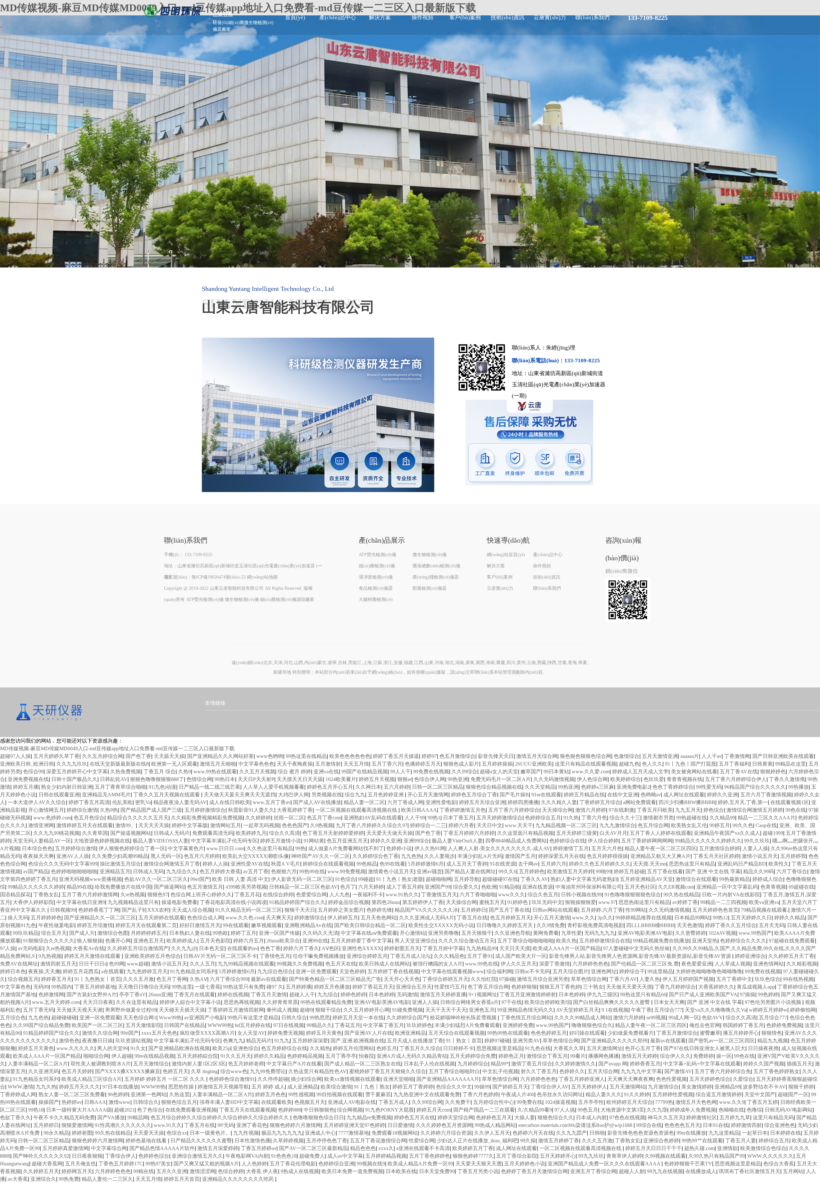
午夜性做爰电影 (56, 925)
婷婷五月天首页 (182, 1179)
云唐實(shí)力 (550, 17)
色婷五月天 (175, 1071)
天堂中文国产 (759, 1094)
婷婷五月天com (433, 1110)
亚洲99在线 (315, 940)
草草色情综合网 (589, 979)
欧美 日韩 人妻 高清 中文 (240, 879)
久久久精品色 (449, 956)
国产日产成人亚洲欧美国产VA (703, 994)
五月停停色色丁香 (326, 1140)
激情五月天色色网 (696, 1102)
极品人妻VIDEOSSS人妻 (160, 840)
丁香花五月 (347, 1025)
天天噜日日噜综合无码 (143, 987)
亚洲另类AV (526, 1040)
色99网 (116, 963)
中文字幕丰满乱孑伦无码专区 (224, 840)
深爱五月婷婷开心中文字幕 (77, 771)
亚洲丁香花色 (251, 1125)
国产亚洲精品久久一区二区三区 (100, 917)
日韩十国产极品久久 (74, 779)
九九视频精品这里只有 (133, 902)
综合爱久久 (466, 887)
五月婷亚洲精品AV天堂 (646, 879)
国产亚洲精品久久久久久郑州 (614, 1040)
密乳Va (143, 802)
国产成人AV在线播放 (317, 802)
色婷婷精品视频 (305, 1056)
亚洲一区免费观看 (316, 971)
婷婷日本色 (13, 971)
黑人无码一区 (166, 856)
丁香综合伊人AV (550, 1086)
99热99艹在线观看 (702, 1140)
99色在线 (795, 810)
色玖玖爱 (654, 779)
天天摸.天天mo (649, 864)
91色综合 (345, 879)
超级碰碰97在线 (500, 879)
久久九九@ (183, 948)
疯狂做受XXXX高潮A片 (207, 1033)
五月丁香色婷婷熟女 (776, 1071)
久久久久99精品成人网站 (582, 1017)
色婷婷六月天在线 (533, 1133)
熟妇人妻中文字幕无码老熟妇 (584, 879)
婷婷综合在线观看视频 (328, 864)
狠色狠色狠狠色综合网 (585, 756)
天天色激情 (689, 925)
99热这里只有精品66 (643, 994)
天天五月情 (356, 764)
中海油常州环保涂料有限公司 (588, 887)
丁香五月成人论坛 (410, 956)
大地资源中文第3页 (622, 1110)
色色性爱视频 (671, 1079)
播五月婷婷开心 (741, 1033)
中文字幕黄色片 (186, 848)
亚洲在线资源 (537, 887)
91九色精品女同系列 (193, 971)
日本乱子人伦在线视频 (429, 1063)
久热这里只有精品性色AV (317, 1071)
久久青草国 (95, 833)
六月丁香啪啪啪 (478, 894)
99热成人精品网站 (495, 1125)
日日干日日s (92, 963)
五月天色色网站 (379, 917)
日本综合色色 (37, 848)
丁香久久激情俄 (787, 779)
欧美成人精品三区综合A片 (92, 1079)
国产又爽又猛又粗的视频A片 (206, 1163)
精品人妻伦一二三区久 (107, 1179)
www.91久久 (168, 1125)
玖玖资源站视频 (133, 1040)
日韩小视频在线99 (581, 894)
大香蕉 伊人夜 (262, 1171)
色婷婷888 (289, 1110)
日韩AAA (95, 1102)
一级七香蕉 (207, 987)
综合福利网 (499, 971)
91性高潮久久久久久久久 (123, 1125)
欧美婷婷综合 (625, 779)
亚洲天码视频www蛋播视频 (90, 879)
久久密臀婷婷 (690, 933)
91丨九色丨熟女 (372, 1086)
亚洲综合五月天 (414, 987)
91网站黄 (314, 840)
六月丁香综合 (791, 871)
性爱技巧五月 (449, 987)
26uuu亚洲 (159, 994)
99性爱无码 (709, 787)
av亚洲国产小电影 (204, 1017)
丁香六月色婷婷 (480, 1094)
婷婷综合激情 (82, 810)
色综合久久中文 (454, 1086)
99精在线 (143, 1171)
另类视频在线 (326, 794)
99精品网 (137, 1117)
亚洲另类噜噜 (443, 933)
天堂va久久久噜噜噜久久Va (715, 1010)
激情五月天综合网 (536, 756)
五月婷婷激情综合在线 (604, 940)
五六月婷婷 (396, 787)
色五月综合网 (653, 825)
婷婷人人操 (215, 864)
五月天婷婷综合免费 (473, 1056)
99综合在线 (649, 1125)
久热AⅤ (198, 979)
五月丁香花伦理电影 (293, 1163)
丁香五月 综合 (160, 771)
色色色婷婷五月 (549, 1033)
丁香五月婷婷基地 (94, 987)
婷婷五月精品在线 (584, 794)
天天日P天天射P (256, 779)
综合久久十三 (625, 817)
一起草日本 (754, 1133)
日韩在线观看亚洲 (58, 794)
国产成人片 (82, 933)
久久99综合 (464, 771)
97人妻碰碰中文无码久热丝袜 (636, 948)
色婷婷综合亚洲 (336, 1163)
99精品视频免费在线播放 (661, 940)
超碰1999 (773, 833)
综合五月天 (54, 933)
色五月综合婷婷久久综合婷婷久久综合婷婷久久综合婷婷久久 (220, 1117)
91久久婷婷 (637, 1094)
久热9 (184, 771)
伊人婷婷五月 (342, 917)
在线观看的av (242, 948)
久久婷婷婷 (258, 817)
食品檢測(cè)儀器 (376, 588)
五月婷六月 (553, 864)
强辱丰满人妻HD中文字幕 (229, 1102)
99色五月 (588, 1110)
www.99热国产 (755, 933)
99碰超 (365, 879)
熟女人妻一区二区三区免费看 (71, 1094)
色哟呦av (651, 794)
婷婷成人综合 (767, 879)
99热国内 (61, 987)
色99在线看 (392, 864)
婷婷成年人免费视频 (693, 1110)
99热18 (36, 1110)
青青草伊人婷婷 (624, 1156)
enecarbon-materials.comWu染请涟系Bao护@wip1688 (576, 1125)
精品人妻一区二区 (364, 802)
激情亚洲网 (41, 825)
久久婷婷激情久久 (575, 1063)
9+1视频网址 (483, 994)
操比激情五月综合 (120, 864)
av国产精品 (35, 871)
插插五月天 (799, 1063)
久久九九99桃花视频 (56, 833)
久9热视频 (321, 825)
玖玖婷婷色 (419, 1025)
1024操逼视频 (560, 1102)
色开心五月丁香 (643, 1048)
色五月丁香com (324, 817)
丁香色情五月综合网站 (526, 1017)
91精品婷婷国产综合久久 (297, 902)
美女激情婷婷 (696, 1086)
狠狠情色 (771, 1033)
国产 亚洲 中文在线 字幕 (713, 871)
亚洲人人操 (425, 1002)
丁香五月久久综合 (419, 1048)
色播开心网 (118, 940)
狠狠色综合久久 (555, 1117)
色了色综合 (150, 1110)
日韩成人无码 (148, 871)
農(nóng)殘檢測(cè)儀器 (436, 577)
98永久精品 (56, 1133)
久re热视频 (132, 894)
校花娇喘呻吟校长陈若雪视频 (464, 1017)
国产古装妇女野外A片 (92, 994)
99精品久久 (319, 1025)
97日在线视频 (288, 1025)
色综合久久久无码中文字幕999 (62, 864)
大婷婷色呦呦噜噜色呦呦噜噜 (709, 971)
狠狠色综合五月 (179, 1102)
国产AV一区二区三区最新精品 (313, 1148)
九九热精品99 (481, 948)
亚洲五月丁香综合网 (593, 1171)
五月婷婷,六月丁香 (602, 910)
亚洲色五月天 (148, 940)
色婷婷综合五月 (543, 817)
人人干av (711, 756)
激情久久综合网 (100, 1033)
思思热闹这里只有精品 (644, 902)
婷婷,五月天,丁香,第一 (743, 802)
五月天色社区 (640, 887)
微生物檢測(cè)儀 (430, 554)
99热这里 (182, 987)
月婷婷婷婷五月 (149, 933)
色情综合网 (199, 779)
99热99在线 (312, 871)
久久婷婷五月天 (41, 1171)
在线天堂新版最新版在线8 (119, 764)
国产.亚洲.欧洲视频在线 (357, 1040)
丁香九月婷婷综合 (675, 987)
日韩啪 (597, 1133)
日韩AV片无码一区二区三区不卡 (220, 956)
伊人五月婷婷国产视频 (688, 979)
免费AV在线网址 (19, 963)
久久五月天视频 (257, 771)
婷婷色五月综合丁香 (474, 794)
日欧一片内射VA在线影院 (731, 894)
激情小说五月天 (760, 856)
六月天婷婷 (371, 887)
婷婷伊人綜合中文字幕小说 (190, 1002)
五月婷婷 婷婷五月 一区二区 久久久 (165, 1079)
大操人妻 (524, 1117)
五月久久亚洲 (171, 1171)
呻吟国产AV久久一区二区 (320, 856)
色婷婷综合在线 (567, 840)
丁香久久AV (534, 879)
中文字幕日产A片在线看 (294, 1063)
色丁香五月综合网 (488, 987)
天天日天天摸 (514, 948)
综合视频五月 (23, 979)
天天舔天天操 (169, 756)
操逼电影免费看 (179, 902)
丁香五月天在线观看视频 (247, 1110)
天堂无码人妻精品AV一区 (42, 840)
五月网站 (793, 1171)
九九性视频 (246, 1133)
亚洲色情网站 (768, 963)
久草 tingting (204, 1071)
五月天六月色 (606, 848)
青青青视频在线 (684, 779)
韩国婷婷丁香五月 (743, 1025)
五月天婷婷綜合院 (197, 1056)
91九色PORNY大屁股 (389, 1110)
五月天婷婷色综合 (709, 1079)
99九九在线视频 (665, 1171)
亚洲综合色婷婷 (661, 1140)
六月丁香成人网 (405, 802)
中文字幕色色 (15, 987)
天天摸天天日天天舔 (300, 779)
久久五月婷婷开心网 (366, 1010)
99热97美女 (158, 1163)
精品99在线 (79, 887)
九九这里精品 (724, 1133)
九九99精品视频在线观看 (246, 963)
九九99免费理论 (268, 1071)
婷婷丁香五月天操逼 (396, 756)
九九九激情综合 (617, 825)
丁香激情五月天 (439, 894)
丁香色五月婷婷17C (120, 1163)
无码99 (41, 987)
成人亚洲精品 (302, 1086)
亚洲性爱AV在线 (249, 864)
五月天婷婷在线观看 (161, 917)
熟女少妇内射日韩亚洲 (66, 787)
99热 (300, 848)
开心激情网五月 (46, 810)
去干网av (528, 864)
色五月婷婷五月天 (510, 917)
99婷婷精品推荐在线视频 (643, 917)
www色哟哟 (269, 756)
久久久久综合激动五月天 (466, 940)
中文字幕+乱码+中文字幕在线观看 (702, 1063)
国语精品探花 (15, 894)
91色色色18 (284, 1156)
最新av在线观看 (268, 979)
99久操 (528, 1140)
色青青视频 (773, 887)
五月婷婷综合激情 (75, 848)
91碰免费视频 (407, 1010)
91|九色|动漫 (162, 787)
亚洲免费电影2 (633, 787)
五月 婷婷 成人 (268, 1086)
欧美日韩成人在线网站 (384, 963)
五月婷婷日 (473, 910)
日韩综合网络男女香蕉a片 (469, 1002)
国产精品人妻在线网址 (470, 871)
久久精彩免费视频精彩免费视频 (207, 817)
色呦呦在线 (731, 1110)
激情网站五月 (225, 825)
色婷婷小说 (399, 848)
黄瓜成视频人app (756, 987)
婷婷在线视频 (232, 994)
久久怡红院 (483, 979)
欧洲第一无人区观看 (174, 764)
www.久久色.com (244, 917)
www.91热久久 (402, 894)
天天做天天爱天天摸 (629, 987)
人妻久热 (649, 979)
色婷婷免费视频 (784, 1025)
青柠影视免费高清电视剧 (595, 925)
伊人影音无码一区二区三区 (301, 879)
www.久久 (583, 917)
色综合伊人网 (429, 779)
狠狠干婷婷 (801, 1086)
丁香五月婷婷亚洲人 (582, 1079)
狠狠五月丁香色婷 (559, 987)
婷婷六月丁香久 (301, 948)
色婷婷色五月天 (494, 1117)
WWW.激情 (20, 1086)
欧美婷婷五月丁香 (472, 1148)
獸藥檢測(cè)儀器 (430, 588)
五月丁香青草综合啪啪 (120, 787)
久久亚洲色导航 (512, 933)
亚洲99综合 (416, 840)
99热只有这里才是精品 (253, 1017)
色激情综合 (626, 756)
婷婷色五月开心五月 (330, 787)
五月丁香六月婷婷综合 (513, 810)
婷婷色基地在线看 (147, 1140)
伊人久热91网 (429, 848)
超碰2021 (124, 1110)
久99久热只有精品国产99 (716, 1156)
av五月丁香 (255, 871)
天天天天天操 (153, 825)
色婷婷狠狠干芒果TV (688, 1163)
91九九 (282, 1040)
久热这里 (179, 1094)
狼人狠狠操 (89, 940)
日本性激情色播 (252, 1140)
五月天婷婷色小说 (524, 1163)
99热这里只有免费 (243, 987)
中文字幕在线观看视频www (452, 971)
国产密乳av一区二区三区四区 (721, 1040)
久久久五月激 (138, 979)
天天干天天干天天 (445, 1010)
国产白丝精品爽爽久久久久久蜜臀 (612, 1002)
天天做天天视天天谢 (79, 1010)
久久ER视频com (676, 887)
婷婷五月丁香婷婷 (412, 1086)
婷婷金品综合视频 (348, 902)
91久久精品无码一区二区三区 (248, 910)
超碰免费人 (312, 1156)
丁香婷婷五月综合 (599, 802)
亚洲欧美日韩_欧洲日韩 (27, 764)
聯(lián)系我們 (592, 17)
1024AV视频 (722, 933)
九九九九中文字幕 (641, 1071)
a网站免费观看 (639, 802)
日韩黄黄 (762, 764)
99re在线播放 (691, 1133)
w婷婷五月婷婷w (768, 1010)
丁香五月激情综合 (676, 1033)
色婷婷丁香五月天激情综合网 (534, 1171)
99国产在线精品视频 (364, 771)
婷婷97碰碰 (497, 1040)
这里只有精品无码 (773, 1117)
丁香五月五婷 (762, 1102)
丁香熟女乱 (46, 894)
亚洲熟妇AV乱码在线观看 (373, 817)
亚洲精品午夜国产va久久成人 (727, 833)
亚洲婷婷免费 (518, 1025)
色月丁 (348, 887)
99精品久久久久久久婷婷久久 (708, 840)
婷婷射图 (82, 1133)
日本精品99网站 (692, 917)
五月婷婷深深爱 (310, 1040)
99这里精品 (660, 971)
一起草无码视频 (261, 825)
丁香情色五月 (274, 956)
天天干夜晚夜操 (295, 764)
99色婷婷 (768, 994)
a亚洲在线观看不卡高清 (423, 1148)
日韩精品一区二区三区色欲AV (303, 887)
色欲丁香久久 (15, 1117)
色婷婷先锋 (379, 910)
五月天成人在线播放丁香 (415, 1040)
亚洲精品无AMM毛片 (106, 794)
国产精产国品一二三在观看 (484, 1110)
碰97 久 (274, 987)
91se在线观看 (546, 794)
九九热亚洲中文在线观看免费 (426, 1094)
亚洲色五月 (482, 1010)
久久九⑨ (657, 1110)
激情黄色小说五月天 (391, 871)
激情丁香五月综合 (531, 1063)
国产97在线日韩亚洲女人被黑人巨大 (704, 1048)
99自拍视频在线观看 (339, 1094)
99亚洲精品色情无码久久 (525, 1010)
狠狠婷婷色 (773, 771)
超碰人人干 (302, 994)
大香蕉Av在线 (88, 948)
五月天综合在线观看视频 (456, 1033)
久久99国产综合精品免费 (41, 1025)
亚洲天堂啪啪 (398, 1079)
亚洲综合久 (43, 1179)
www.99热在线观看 (215, 771)
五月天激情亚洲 (660, 756)
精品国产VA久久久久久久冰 (426, 910)
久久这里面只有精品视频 (525, 833)
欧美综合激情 (336, 1086)
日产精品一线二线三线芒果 (209, 787)
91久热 (571, 817)
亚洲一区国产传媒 (279, 933)
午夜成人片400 (517, 1094)
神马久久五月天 (666, 1117)
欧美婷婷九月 (251, 833)
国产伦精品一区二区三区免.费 (645, 963)
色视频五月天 (309, 1102)
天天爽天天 (278, 917)
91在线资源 (502, 864)
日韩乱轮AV (113, 779)
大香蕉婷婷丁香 (295, 810)
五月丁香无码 (38, 1010)
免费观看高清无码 (212, 833)
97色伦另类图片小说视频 (773, 1002)
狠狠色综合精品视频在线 (494, 787)
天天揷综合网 (557, 810)
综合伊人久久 (675, 1056)
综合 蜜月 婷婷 (294, 771)
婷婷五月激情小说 (280, 840)
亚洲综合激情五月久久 (197, 1156)
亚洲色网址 (604, 971)
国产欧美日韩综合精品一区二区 (370, 925)
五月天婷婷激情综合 (499, 817)
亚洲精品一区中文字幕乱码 (727, 887)
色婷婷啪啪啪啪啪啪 (74, 871)
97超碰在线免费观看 (792, 940)
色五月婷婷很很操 (607, 856)
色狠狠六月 (284, 871)
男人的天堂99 (112, 1048)
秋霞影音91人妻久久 (251, 810)
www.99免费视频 (346, 871)
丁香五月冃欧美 (655, 810)
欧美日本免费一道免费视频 (352, 1171)
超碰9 (306, 1010)
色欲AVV (712, 1017)
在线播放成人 (700, 1171)
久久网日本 (368, 787)
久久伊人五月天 (492, 1133)
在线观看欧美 (276, 1102)
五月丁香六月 (387, 764)
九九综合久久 (181, 871)
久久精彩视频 (801, 963)
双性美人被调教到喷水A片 (100, 1063)
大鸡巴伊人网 (293, 794)
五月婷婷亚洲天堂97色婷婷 (354, 1125)
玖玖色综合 (767, 979)
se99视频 (656, 1017)
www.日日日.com (225, 848)
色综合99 (33, 771)
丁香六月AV (623, 979)
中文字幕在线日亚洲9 (80, 902)
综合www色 (233, 1071)
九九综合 (327, 994)
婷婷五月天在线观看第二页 (146, 925)
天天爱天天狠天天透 (478, 1163)
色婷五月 (386, 1048)
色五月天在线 (340, 963)
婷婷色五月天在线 (414, 1117)
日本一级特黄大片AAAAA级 (78, 1110)
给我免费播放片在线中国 (123, 887)
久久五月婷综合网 (102, 756)
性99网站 (636, 910)
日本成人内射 (591, 1117)
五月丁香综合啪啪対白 (454, 1071)
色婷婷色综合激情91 (232, 1079)
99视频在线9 (371, 1163)
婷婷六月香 (461, 825)
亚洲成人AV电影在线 (352, 1102)
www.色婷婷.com (52, 817)
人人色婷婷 (254, 1163)
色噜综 (754, 1110)
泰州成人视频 (281, 1010)
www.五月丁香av (272, 802)
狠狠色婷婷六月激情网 (295, 1125)
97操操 (747, 994)
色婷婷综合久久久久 (743, 940)
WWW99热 (220, 1025)
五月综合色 (13, 1017)
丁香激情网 (737, 756)
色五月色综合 (89, 817)
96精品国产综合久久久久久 (755, 787)
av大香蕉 (18, 1179)
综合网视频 (350, 1110)
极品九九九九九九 (281, 1133)
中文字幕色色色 (256, 764)
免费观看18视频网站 (395, 1133)
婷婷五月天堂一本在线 (358, 1017)
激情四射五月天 (58, 963)
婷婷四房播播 (523, 802)
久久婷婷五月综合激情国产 (137, 948)
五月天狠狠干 (476, 933)
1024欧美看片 (340, 779)
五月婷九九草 (734, 1117)
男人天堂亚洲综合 (415, 940)
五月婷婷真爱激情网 (65, 1148)
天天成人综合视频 (192, 910)
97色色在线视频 (627, 1117)
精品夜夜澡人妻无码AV (180, 802)
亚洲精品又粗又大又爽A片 (660, 856)
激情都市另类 (658, 817)
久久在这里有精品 (136, 1002)
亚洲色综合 (245, 1048)
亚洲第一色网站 (149, 1094)
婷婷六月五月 (248, 940)
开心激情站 (412, 933)
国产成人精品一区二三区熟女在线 (362, 1063)
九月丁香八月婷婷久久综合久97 (371, 825)
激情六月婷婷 (590, 810)
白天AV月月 (613, 833)
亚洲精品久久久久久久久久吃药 (238, 1179)
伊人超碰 (121, 1056)
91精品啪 (509, 887)
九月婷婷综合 (472, 1063)
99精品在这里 (790, 764)
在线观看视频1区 (789, 802)
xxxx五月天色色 (159, 1033)
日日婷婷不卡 (458, 1048)
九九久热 (46, 1086)
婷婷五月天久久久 (79, 1086)
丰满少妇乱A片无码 (479, 856)
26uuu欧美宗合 (283, 940)
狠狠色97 (157, 894)
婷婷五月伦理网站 (353, 1048)
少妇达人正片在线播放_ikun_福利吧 (477, 1140)
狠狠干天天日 (299, 910)
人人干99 (415, 817)
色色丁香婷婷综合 (672, 787)
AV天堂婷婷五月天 (577, 1010)
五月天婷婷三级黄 (576, 833)
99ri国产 (129, 1033)
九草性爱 (571, 933)
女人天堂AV (251, 1033)
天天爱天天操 (148, 1133)
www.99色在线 (481, 963)
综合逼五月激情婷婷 (719, 1094)
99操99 (482, 1086)
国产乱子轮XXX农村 (145, 910)
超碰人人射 (631, 1171)
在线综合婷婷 (278, 894)
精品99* (500, 1063)
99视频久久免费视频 (300, 963)
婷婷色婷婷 (353, 994)
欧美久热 (566, 940)
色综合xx (177, 1133)
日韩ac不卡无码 (532, 971)
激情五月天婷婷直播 (443, 994)
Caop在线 (766, 825)
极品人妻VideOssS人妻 (457, 840)
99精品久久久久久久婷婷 (36, 887)
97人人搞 (564, 1110)
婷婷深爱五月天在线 (561, 856)
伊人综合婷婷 (603, 840)
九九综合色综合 (275, 971)
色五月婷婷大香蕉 (220, 871)
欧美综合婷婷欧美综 (547, 1002)
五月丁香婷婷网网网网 (646, 840)
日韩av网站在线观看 (555, 910)
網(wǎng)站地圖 (262, 577)
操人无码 (18, 917)
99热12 (720, 917)
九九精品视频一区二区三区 (566, 825)
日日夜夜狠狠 (87, 1156)
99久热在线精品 (681, 894)
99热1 (434, 817)
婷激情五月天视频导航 (223, 1086)
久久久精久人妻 (559, 802)
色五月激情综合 (457, 756)
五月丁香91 (480, 956)
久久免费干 (458, 1102)
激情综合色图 (112, 933)
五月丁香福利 (734, 764)
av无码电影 (30, 948)
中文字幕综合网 (109, 1148)
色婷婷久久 (572, 1071)
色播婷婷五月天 (423, 764)
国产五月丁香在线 (509, 910)
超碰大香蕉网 (47, 1163)
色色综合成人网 (205, 917)
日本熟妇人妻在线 (189, 933)
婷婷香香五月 (645, 1063)
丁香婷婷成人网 (18, 1094)
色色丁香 (270, 948)
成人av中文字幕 (345, 1156)
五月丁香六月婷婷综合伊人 (736, 779)
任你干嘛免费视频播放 (318, 956)
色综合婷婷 (230, 1171)
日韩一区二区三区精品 (437, 787)
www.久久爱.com (591, 771)
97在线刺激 (621, 810)
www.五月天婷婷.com (56, 1002)
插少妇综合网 (306, 1079)
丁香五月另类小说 (477, 1171)
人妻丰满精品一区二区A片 (38, 1063)
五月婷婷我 (793, 856)
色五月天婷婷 (77, 1071)
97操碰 (506, 979)
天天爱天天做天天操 (389, 833)
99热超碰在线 (691, 817)
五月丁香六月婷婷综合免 (722, 1071)
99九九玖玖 (591, 1156)
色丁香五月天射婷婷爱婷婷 (333, 833)
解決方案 (380, 17)
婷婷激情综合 (309, 917)
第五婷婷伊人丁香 (422, 902)
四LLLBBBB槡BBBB (650, 925)
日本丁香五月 (458, 817)
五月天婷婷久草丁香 (56, 756)
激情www (119, 1102)
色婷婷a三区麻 (597, 787)
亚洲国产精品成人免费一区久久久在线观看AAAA (604, 1163)
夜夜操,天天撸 (44, 971)
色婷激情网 (51, 994)
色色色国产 (295, 825)
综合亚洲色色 (779, 1125)
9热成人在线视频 (300, 1171)
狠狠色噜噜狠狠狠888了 (157, 779)
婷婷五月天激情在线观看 (93, 956)
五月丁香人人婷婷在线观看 (660, 833)
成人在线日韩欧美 (229, 802)
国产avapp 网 (612, 1063)
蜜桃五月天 (492, 902)
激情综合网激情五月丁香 (172, 864)
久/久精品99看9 (534, 1110)
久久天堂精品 (540, 787)
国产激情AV (678, 1071)
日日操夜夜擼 (763, 1048)
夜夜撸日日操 (97, 1040)
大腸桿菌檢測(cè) (376, 599)
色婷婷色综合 (153, 1156)
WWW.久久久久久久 (770, 1156)
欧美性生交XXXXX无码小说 (441, 925)
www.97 (607, 902)
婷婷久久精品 (789, 917)
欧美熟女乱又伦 (689, 825)
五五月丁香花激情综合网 (378, 1140)
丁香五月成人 (393, 1102)
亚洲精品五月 (115, 871)
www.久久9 (731, 1102)
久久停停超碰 (273, 1079)
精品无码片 (259, 1040)
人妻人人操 (755, 848)
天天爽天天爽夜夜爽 (630, 1079)
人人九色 (339, 894)
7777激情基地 (353, 1133)
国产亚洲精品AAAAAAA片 (447, 1079)
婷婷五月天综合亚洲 (482, 802)
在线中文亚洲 (622, 794)
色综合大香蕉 (778, 1163)
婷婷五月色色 (270, 1094)
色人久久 (652, 764)
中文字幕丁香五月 (383, 1025)
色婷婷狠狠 (524, 987)
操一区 (724, 1056)
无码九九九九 (599, 933)
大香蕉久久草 (568, 1048)
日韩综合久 (146, 1102)
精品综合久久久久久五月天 (137, 817)
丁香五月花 (247, 894)
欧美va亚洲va (764, 902)
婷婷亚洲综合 (750, 956)
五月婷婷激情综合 (205, 810)
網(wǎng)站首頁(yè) (506, 554)
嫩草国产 (531, 771)
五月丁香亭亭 (340, 1056)
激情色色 (69, 1040)
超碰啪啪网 (438, 879)
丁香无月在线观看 (194, 994)
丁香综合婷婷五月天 (445, 979)
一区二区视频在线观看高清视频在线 (356, 810)
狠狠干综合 (328, 1010)
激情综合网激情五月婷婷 (754, 810)
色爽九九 (233, 1040)
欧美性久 (778, 864)
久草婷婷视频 (288, 1140)
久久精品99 (722, 817)
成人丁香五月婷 (404, 887)
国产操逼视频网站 (130, 833)
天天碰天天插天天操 (182, 1010)
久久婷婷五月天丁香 (791, 956)
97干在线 (511, 1002)
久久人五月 (202, 963)
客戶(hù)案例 (465, 17)
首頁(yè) (295, 17)
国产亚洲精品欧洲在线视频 (179, 1048)
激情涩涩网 (202, 1171)
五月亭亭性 (591, 1102)
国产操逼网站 (169, 887)
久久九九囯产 (571, 1133)
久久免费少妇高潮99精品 (120, 856)
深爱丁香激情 (554, 963)
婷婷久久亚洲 (722, 794)
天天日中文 (489, 825)
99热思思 (319, 1017)
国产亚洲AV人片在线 (368, 1033)
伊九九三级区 (602, 994)
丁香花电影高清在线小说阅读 (233, 902)
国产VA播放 (111, 1117)
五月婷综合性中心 (493, 1102)
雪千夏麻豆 (378, 1094)
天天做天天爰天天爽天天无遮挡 (239, 794)
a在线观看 (112, 971)
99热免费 (69, 1179)
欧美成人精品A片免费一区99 (420, 1163)
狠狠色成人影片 (461, 764)
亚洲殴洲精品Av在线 (308, 925)
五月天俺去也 (80, 1163)
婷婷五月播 (25, 787)
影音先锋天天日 (496, 756)
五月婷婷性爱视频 (672, 1094)
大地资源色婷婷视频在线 (102, 840)
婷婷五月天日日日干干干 (653, 1148)
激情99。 (125, 825)
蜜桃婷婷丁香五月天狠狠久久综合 (387, 1071)
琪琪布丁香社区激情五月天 (749, 1171)
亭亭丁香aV (132, 994)
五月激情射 (328, 764)
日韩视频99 (63, 910)
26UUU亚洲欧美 (533, 764)
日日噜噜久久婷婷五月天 (505, 925)
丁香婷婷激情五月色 (462, 810)
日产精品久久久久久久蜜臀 (201, 1140)
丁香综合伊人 (120, 1156)
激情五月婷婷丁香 (558, 1140)
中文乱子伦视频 (500, 1071)
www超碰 (138, 963)
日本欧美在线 (401, 1171)
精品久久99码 (758, 871)
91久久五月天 (235, 1056)
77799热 (664, 1102)
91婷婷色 (518, 902)
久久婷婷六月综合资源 (446, 1133)
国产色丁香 (138, 756)
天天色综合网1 (139, 1017)
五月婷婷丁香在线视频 (393, 971)
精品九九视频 (772, 1040)
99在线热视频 (798, 979)
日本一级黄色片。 (210, 1133)
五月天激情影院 (143, 1025)
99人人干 (400, 771)
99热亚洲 (457, 779)
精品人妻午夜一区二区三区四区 (660, 848)
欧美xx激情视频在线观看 (352, 1079)
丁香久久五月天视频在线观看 (167, 794)
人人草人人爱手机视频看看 (273, 787)
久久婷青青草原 (280, 1002)
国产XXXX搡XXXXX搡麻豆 (127, 1071)
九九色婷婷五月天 (147, 971)
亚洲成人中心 (320, 1133)
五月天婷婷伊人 (589, 1086)
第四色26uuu (386, 902)
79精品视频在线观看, (764, 910)
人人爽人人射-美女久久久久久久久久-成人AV (499, 848)
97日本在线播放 (120, 1086)
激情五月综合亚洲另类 (542, 979)
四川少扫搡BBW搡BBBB (687, 802)
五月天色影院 (215, 940)
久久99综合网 (427, 1102)
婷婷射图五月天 (402, 948)
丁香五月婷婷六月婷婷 (469, 833)
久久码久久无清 (320, 933)
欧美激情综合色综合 (763, 1148)
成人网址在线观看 (683, 794)
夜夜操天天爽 (38, 856)
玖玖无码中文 (547, 902)
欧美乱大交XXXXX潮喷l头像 (255, 856)
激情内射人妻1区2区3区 (199, 1063)
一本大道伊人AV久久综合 (37, 802)
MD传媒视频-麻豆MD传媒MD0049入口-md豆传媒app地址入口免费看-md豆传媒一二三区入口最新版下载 (117, 748)
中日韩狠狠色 (319, 1110)
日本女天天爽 (669, 1002)
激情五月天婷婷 (639, 1056)
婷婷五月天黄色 (324, 1033)
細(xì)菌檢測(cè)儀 (377, 565)
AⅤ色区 (330, 948)
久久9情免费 (551, 925)
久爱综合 (743, 1079)
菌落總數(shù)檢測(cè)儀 (436, 565)
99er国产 (199, 879)
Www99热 (170, 1017)
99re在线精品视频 (154, 1056)
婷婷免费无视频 (285, 1033)
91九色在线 (538, 1048)
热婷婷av (72, 1102)
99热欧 (220, 933)
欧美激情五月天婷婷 (570, 871)
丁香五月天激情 (269, 994)
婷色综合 (713, 810)
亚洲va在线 (326, 771)
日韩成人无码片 (172, 833)
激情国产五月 (520, 856)
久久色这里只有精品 (270, 848)
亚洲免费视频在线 (28, 779)
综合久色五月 (543, 894)
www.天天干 (519, 825)
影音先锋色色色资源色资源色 (640, 1133)
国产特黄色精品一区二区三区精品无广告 (335, 979)
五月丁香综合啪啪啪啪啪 (525, 940)
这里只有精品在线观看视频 (585, 764)
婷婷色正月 (511, 1056)
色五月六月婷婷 (202, 856)
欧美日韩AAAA (419, 810)
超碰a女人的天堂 (499, 771)
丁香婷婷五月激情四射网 (236, 1010)
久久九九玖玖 (71, 764)
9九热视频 (50, 956)
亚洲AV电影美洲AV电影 (645, 933)
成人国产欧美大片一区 (520, 956)
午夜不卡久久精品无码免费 (64, 1117)
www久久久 (511, 894)
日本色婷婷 (381, 994)
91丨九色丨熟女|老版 (399, 879)
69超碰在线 (801, 887)
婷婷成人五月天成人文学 (640, 771)
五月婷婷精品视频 (385, 1156)
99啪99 (603, 871)
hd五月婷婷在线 (253, 1025)
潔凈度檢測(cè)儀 (376, 577)
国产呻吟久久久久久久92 (41, 1156)
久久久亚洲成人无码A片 (426, 917)
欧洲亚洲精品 (410, 1033)
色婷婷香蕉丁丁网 (98, 910)
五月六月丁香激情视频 (765, 794)
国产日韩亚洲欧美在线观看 (783, 756)
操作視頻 (422, 17)
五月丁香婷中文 (734, 979)
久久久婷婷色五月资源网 (444, 1125)
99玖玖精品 (25, 933)
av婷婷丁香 (685, 902)
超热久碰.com (699, 1148)
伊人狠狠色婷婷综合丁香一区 (132, 848)
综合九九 (355, 794)
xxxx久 (386, 1148)
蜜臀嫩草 (710, 1033)
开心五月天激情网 (427, 794)
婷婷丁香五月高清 (89, 802)
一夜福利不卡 (367, 894)
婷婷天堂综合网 (455, 1117)
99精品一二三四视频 (723, 902)
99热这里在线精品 (306, 756)
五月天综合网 (602, 1071)
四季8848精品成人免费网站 (516, 840)
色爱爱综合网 (311, 894)
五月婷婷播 (298, 987)
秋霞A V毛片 (285, 864)
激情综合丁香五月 (547, 1056)
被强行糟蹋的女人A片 (438, 963)
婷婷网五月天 (77, 1171)
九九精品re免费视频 (369, 1117)
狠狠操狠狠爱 (580, 902)
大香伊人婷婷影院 (33, 902)
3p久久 (605, 917)
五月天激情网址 (604, 1048)
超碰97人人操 (15, 756)
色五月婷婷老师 (246, 1063)
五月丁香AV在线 (739, 771)
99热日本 (225, 779)
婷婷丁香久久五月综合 (730, 925)
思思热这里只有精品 (692, 864)
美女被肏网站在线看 (694, 771)
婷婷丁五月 (243, 933)
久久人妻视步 (439, 856)
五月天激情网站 (627, 1086)
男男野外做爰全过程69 (130, 1010)
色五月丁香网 (171, 979)
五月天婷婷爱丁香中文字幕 (361, 940)
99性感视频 (301, 1094)
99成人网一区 (683, 1017)
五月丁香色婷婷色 (429, 1156)
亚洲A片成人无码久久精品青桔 (412, 1056)
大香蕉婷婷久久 (716, 987)
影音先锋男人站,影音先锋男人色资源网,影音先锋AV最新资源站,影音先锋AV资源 (640, 956)
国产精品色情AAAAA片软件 (162, 1148)
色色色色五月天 (682, 1125)
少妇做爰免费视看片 (631, 1033)
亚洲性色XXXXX (361, 948)
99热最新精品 (734, 879)
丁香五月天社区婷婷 (716, 856)
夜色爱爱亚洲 (696, 963)
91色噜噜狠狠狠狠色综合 (632, 894)
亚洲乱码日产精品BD (742, 864)
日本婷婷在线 (785, 1133)
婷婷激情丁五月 (571, 848)
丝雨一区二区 (289, 817)
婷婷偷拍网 (803, 1010)
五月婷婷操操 (497, 764)
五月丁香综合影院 (516, 1156)
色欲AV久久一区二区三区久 (156, 879)
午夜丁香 (641, 1010)
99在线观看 (236, 925)
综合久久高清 (284, 833)
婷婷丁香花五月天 (372, 987)
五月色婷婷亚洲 (386, 794)
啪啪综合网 (96, 1056)
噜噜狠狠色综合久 (591, 1025)
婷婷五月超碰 (629, 871)
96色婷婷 (118, 1094)
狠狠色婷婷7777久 (473, 1156)
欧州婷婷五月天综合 (629, 1102)
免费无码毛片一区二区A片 (501, 779)
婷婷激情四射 (746, 1125)
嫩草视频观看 (266, 925)
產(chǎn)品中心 (337, 17)
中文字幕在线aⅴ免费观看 (369, 933)
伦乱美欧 (122, 802)
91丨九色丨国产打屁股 (690, 764)
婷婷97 (429, 756)
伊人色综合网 (592, 779)
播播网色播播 (603, 1056)
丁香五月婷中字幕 (442, 948)
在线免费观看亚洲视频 (191, 1110)
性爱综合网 (421, 1140)
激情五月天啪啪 (218, 764)
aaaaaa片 (689, 756)
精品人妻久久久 (603, 1094)
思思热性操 (181, 1086)
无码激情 (407, 994)
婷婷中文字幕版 (190, 825)
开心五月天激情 (552, 917)
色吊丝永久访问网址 (560, 1094)
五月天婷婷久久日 (751, 917)
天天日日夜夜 (98, 1002)
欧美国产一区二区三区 (97, 1025)
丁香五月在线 (472, 917)
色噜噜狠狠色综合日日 (318, 1117)
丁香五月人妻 (740, 1140)
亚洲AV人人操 (72, 856)
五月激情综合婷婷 (719, 848)
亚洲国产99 (437, 887)
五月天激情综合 (151, 1063)
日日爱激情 (400, 1125)
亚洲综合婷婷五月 (367, 956)
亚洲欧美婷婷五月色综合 (152, 956)
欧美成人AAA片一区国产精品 (567, 948)
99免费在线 (529, 1102)
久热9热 (109, 810)
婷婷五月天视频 (377, 779)
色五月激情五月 (205, 887)
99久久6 (507, 871)
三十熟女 (593, 987)
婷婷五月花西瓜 (81, 971)
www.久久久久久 (75, 1048)
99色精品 (367, 864)
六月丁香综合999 (229, 979)
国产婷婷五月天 (510, 1086)
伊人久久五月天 (519, 963)
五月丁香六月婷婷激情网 (90, 894)
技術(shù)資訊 (507, 17)
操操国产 (48, 1102)
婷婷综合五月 (773, 1140)
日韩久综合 (294, 1017)
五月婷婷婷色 (46, 917)
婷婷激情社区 (701, 1117)
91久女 (138, 1048)
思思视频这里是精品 (499, 1048)
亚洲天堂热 (705, 940)
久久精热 (320, 1048)
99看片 (578, 1056)
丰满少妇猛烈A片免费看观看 (467, 1025)
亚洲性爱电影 (441, 802)
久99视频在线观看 (665, 1156)
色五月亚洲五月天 (347, 840)
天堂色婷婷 (352, 971)
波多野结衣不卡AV (764, 1086)
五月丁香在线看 (665, 871)
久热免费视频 (125, 771)
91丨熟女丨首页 (464, 1040)
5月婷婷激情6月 (426, 864)
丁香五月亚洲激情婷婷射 (528, 994)
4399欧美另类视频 (246, 887)
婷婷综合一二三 (428, 825)
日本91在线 (715, 1125)
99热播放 (798, 787)
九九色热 (411, 856)
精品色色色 (363, 1148)
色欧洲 (488, 887)
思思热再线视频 (241, 1002)
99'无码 (225, 1125)
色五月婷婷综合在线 (284, 1048)
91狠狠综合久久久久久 (48, 940)
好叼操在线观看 (587, 1033)
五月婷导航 (467, 879)
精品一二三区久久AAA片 (766, 817)
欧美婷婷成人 (182, 940)
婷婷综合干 (632, 971)
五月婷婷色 (532, 871)
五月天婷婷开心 (558, 1156)
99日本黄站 (556, 771)
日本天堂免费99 (437, 1171)
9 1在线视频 (615, 1010)
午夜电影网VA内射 (247, 1156)
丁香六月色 (594, 817)
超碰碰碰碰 (64, 1017)
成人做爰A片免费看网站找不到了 (346, 848)
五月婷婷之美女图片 (341, 910)
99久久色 (743, 825)
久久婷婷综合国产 (406, 1017)
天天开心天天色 (402, 979)
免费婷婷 (703, 1056)
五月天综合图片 (570, 971)
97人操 (7, 948)
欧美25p (221, 1048)
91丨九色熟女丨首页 (97, 979)
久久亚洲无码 (43, 1071)
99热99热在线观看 (507, 1033)
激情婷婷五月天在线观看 (84, 825)
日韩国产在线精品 (184, 1025)
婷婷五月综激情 (95, 925)
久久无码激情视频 (553, 779)
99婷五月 (719, 825)
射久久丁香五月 (539, 1071)
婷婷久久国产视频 (763, 1063)
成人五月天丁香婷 (466, 864)
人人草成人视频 (732, 963)
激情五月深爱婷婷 (217, 1148)
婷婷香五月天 (56, 979)
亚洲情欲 (727, 1148)
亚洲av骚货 (429, 871)
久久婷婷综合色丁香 (375, 856)
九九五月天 (688, 810)
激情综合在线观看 (696, 879)
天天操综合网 (461, 902)
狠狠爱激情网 (77, 1125)
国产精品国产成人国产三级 (151, 810)
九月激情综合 (663, 1086)
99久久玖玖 (757, 840)
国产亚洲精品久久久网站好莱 (220, 756)
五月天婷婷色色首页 (715, 910)
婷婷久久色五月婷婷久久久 (599, 864)
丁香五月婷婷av (258, 1148)
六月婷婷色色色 (590, 963)
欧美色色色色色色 (349, 756)
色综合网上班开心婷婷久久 (201, 894)
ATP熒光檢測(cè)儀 (377, 554)
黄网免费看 (546, 933)
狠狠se (404, 779)
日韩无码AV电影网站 (789, 1110)
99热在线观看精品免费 (326, 1002)
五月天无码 (771, 925)
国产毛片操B (514, 794)
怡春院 (366, 1056)
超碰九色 (629, 764)
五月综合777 (668, 1010)
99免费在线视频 (431, 771)
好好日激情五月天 (199, 925)
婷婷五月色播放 (332, 987)
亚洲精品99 (727, 1086)
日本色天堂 (212, 948)
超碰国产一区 (793, 1094)
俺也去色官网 (704, 1025)
